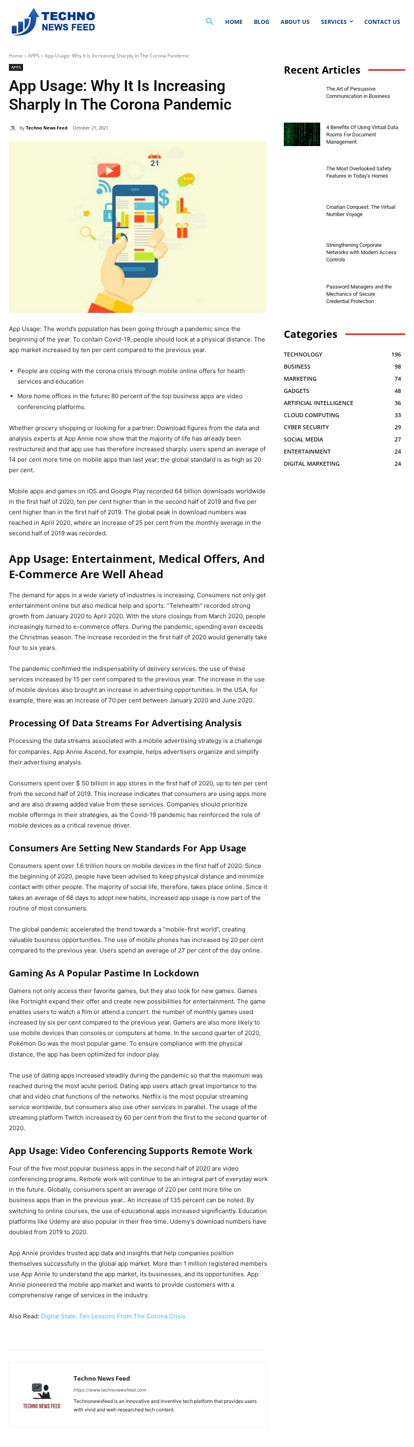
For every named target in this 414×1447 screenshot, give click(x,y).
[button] (210, 22)
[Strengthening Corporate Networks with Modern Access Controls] (302, 252)
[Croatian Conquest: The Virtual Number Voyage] (302, 214)
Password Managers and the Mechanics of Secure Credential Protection (359, 294)
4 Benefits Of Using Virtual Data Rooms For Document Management (362, 134)
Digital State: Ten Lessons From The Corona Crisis (113, 1316)
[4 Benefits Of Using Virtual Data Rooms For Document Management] (302, 134)
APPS (34, 55)
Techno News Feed (47, 128)
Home (16, 55)
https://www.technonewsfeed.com (110, 1390)
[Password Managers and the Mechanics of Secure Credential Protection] (302, 294)
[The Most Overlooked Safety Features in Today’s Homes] (302, 176)
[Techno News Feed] (51, 21)
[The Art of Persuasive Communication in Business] (302, 96)
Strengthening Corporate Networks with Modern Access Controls (361, 252)
